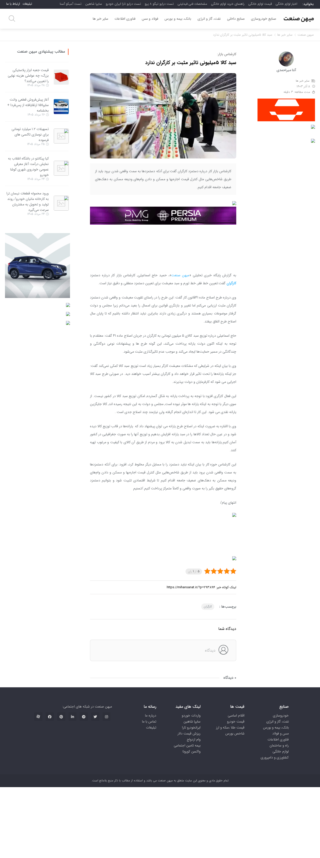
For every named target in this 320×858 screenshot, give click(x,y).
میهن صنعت (306, 34)
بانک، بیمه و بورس (177, 18)
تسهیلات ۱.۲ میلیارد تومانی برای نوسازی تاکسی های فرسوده (30, 134)
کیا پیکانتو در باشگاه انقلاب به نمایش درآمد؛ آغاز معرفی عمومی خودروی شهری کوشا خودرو (28, 167)
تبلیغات (27, 3)
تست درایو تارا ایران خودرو (123, 3)
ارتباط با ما (13, 3)
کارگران (208, 606)
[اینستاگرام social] (106, 716)
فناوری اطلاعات (125, 18)
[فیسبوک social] (50, 716)
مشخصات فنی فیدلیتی (192, 3)
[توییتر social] (95, 716)
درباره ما (150, 715)
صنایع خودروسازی (263, 18)
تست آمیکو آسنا (71, 3)
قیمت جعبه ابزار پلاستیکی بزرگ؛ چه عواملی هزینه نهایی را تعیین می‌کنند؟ (28, 75)
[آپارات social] (38, 716)
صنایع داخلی (236, 18)
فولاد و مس (150, 18)
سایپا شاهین (93, 3)
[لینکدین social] (72, 716)
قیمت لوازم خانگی (260, 3)
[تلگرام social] (84, 716)
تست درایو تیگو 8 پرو (159, 3)
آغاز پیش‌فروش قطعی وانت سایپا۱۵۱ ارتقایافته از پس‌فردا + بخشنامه (28, 105)
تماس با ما (149, 721)
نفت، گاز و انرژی (209, 18)
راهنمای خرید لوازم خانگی (227, 3)
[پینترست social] (61, 716)
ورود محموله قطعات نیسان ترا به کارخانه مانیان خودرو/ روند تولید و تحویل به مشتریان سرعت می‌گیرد (27, 202)
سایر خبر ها (100, 18)
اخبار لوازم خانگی (286, 3)
